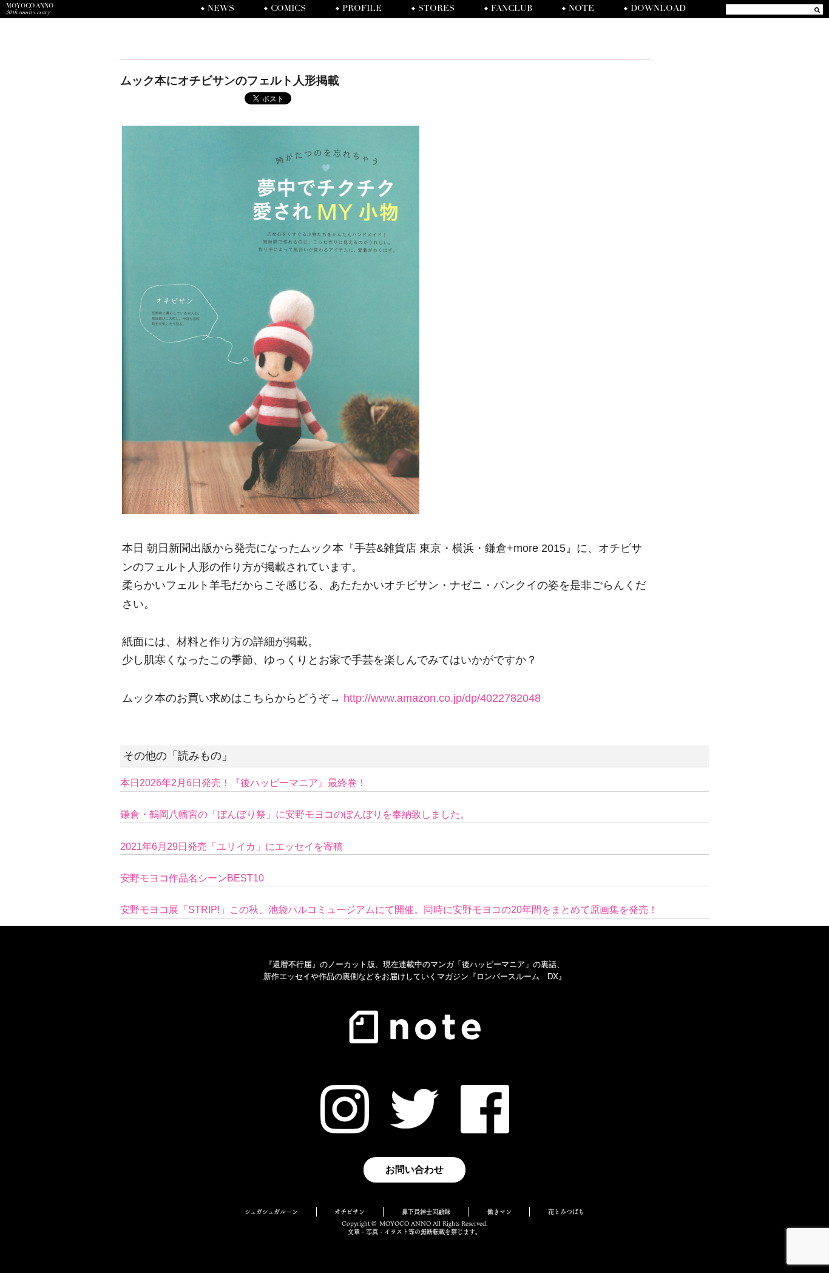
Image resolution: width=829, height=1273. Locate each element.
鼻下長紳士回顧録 (426, 1211)
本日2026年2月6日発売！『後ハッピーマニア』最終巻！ (243, 783)
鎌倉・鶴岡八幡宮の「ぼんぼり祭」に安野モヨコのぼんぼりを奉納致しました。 (295, 814)
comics (288, 9)
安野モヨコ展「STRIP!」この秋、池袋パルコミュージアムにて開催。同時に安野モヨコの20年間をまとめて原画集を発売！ (389, 910)
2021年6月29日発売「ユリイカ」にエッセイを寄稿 (231, 846)
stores (436, 9)
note (581, 9)
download (658, 9)
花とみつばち (566, 1211)
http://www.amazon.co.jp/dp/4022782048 (442, 698)
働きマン (499, 1211)
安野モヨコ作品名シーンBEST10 (192, 878)
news (221, 9)
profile (362, 9)
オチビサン (349, 1211)
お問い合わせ (414, 1169)
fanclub (511, 9)
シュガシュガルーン (271, 1211)
